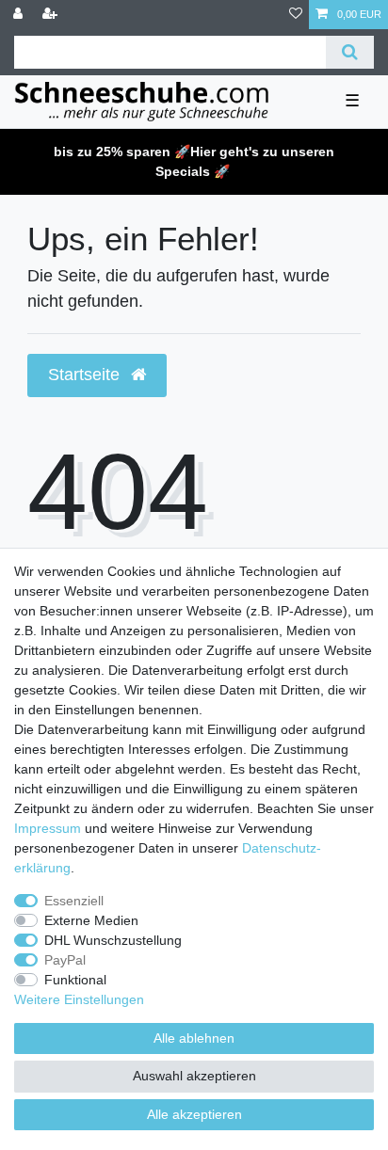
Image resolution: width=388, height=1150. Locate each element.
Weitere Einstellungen (79, 999)
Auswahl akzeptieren (194, 1075)
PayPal (65, 959)
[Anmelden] (20, 14)
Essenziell (74, 900)
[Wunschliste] (296, 14)
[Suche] (350, 52)
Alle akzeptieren (194, 1114)
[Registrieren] (52, 14)
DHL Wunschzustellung (113, 940)
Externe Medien (91, 920)
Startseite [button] (86, 374)
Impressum (47, 828)
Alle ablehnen (194, 1038)
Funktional (75, 979)
